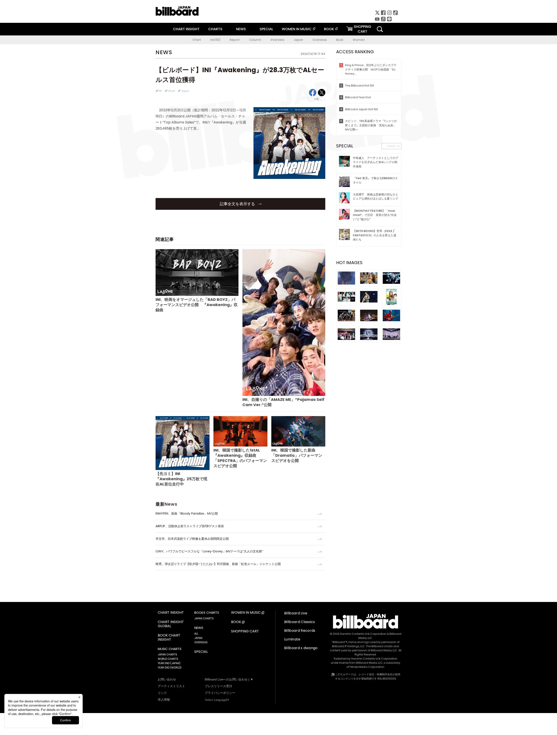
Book (339, 40)
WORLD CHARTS (168, 659)
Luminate (292, 639)
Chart (196, 40)
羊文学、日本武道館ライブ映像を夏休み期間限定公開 (192, 539)
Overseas (319, 40)
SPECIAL (266, 29)
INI (160, 91)
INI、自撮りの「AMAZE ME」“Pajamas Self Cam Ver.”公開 (283, 402)
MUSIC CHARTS (169, 649)
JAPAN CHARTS (167, 654)
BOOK (329, 29)
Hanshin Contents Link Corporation (363, 634)
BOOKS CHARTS (206, 613)
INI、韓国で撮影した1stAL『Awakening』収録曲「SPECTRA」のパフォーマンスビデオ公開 (240, 457)
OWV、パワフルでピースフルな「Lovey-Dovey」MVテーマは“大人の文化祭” (209, 551)
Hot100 (215, 40)
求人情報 (164, 699)
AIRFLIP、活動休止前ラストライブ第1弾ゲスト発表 (190, 526)
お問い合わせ (167, 679)
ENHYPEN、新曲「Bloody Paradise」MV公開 (187, 513)
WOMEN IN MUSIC (297, 29)
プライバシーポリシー (220, 693)
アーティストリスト (171, 686)
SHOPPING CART (245, 631)
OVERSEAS (201, 642)
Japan (298, 40)
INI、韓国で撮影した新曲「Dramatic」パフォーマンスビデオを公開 (296, 455)
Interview (277, 40)
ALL (196, 633)
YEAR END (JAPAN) (169, 663)
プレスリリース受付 (218, 686)
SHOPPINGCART (362, 29)
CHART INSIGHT (186, 29)
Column (255, 40)
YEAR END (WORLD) (169, 667)
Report (235, 40)
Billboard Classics (299, 621)
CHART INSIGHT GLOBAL (171, 624)
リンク (162, 693)
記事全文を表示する (238, 204)
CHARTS (215, 29)
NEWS (241, 29)
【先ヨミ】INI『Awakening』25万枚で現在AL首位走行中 (181, 479)
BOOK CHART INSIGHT (169, 637)
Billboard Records (299, 630)
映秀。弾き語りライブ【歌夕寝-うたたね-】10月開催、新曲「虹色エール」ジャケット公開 (218, 564)
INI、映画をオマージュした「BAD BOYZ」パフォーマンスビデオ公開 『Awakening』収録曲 (197, 305)
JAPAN (198, 638)
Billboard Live (295, 613)
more (391, 146)
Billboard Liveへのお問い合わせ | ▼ (229, 679)
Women (359, 40)
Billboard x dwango (301, 647)
